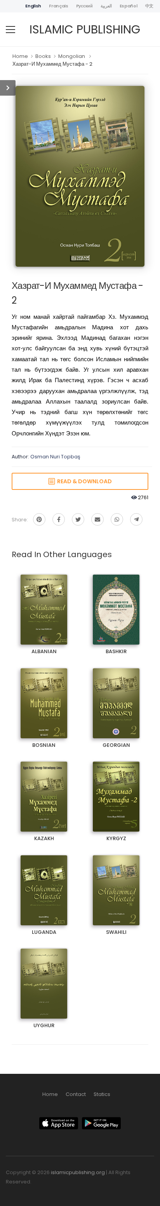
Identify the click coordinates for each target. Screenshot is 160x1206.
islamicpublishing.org (78, 1172)
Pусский (84, 6)
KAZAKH (44, 790)
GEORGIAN (116, 696)
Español (128, 6)
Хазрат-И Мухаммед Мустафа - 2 (52, 64)
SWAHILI (116, 883)
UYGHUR (44, 977)
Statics (102, 1094)
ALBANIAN (44, 603)
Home (20, 56)
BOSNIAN (44, 696)
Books (43, 56)
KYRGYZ (116, 790)
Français (58, 6)
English (33, 6)
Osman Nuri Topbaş (55, 456)
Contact (76, 1094)
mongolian (71, 56)
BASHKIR (116, 603)
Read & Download (83, 481)
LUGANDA (44, 883)
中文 (149, 6)
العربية (106, 6)
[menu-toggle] (10, 29)
